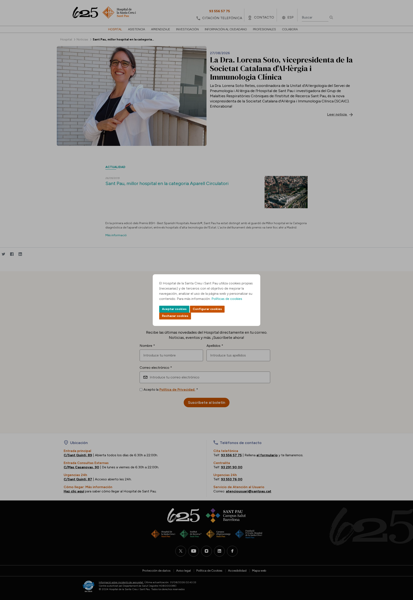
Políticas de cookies (226, 299)
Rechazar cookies (175, 316)
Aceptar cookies (174, 309)
